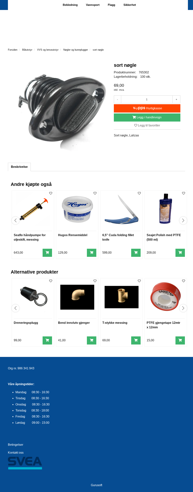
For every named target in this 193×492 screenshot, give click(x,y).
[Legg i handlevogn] (47, 253)
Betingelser (15, 444)
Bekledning (70, 4)
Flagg (111, 4)
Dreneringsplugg (26, 322)
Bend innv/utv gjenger (74, 322)
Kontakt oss (16, 452)
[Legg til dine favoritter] (51, 193)
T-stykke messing (114, 322)
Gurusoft (96, 485)
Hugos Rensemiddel (72, 235)
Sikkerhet (129, 4)
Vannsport (93, 4)
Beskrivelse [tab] (19, 166)
